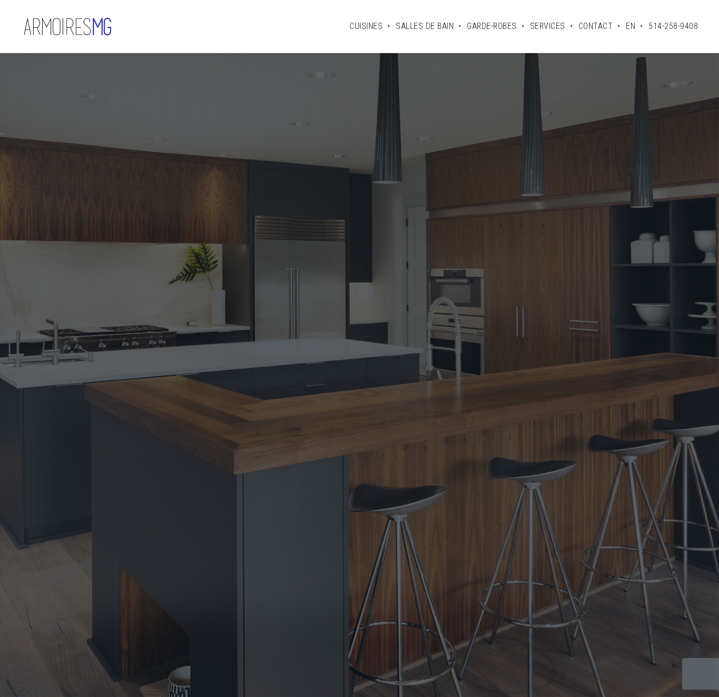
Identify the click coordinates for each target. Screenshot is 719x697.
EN (630, 26)
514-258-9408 (673, 26)
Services (547, 26)
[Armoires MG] (67, 26)
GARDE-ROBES (492, 26)
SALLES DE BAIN (425, 26)
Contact (595, 26)
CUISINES (366, 26)
